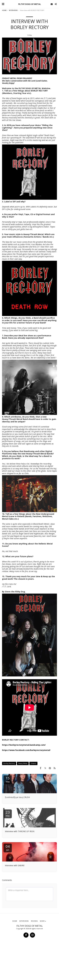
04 (8, 847)
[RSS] (54, 768)
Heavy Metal (22, 763)
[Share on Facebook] (40, 768)
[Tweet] (45, 768)
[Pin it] (50, 768)
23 (8, 813)
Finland (33, 763)
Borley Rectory (9, 763)
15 (8, 779)
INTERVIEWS (13, 10)
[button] (3, 4)
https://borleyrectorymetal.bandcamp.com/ (24, 745)
